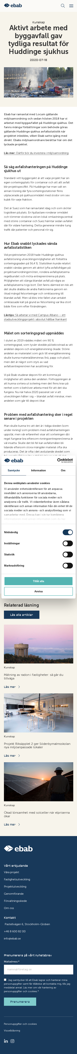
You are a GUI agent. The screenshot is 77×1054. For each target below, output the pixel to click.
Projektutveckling (15, 886)
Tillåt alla (38, 581)
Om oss (9, 908)
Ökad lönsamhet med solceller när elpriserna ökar (37, 814)
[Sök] (63, 6)
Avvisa (38, 591)
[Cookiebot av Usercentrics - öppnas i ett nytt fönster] (57, 460)
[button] (71, 5)
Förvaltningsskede (15, 901)
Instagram (13, 1041)
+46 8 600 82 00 (15, 931)
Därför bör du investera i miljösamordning (36, 153)
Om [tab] (63, 470)
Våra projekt (11, 872)
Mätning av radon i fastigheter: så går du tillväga (34, 676)
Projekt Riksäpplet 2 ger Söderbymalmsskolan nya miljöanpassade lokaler (37, 745)
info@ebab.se (12, 938)
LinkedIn (7, 1041)
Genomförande (14, 893)
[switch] (68, 543)
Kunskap (38, 22)
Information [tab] (38, 470)
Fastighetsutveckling (17, 879)
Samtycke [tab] (14, 470)
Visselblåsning (12, 1030)
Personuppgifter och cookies (20, 1024)
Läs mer (10, 687)
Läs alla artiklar (21, 615)
